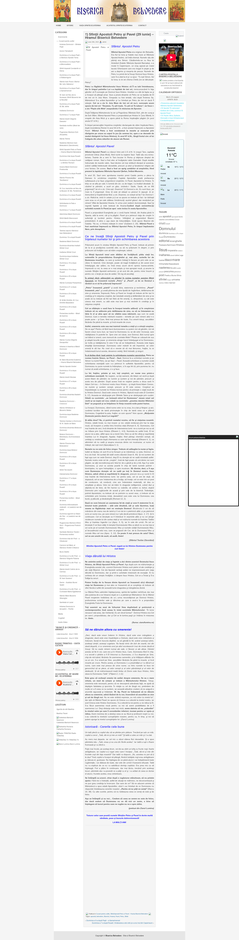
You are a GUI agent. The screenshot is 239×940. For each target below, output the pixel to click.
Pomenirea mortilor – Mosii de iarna (70, 499)
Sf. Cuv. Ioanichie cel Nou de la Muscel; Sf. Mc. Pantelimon (71, 189)
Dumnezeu (170, 236)
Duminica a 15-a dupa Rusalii (68, 371)
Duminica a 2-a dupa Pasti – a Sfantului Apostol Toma (70, 56)
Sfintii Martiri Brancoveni (69, 218)
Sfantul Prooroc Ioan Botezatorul (67, 444)
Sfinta (179, 275)
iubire (177, 255)
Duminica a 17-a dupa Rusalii (68, 479)
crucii (168, 223)
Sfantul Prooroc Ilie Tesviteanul (67, 178)
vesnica (161, 283)
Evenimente (62, 37)
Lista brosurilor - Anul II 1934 (67, 638)
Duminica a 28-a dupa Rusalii (68, 389)
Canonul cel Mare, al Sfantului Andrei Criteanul (69, 546)
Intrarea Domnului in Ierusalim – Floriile (67, 607)
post (161, 275)
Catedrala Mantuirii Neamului (68, 722)
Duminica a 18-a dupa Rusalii (68, 264)
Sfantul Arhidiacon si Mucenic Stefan (67, 408)
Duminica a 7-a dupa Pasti (70, 114)
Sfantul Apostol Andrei (68, 366)
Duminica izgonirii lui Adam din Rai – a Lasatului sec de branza (70, 516)
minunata (163, 263)
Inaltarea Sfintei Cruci (68, 252)
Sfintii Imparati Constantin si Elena (70, 69)
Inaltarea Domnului (67, 110)
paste (179, 268)
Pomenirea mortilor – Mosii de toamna (70, 314)
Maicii (168, 260)
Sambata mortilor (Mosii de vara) (70, 126)
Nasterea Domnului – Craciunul (68, 402)
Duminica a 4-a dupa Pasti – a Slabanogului (70, 76)
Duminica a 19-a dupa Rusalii (68, 270)
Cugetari (61, 618)
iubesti (172, 255)
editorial (164, 240)
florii (169, 244)
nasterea (164, 267)
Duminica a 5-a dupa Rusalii (70, 195)
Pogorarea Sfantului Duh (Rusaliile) (69, 133)
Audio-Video (62, 622)
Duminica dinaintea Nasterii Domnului (70, 395)
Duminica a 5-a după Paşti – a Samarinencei (103, 920)
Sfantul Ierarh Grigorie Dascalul (68, 120)
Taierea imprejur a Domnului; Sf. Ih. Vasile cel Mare (70, 422)
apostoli (93, 916)
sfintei (163, 279)
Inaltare (180, 251)
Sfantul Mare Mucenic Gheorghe (68, 596)
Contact (142, 25)
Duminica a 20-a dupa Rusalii (68, 277)
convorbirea (169, 219)
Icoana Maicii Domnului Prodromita (68, 168)
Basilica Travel (62, 713)
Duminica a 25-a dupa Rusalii (68, 327)
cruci (162, 223)
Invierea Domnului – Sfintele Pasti (70, 45)
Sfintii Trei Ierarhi (66, 470)
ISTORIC (70, 25)
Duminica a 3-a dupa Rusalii (70, 173)
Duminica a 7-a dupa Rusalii (70, 210)
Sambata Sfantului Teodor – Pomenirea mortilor (70, 533)
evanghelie (176, 241)
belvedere (100, 916)
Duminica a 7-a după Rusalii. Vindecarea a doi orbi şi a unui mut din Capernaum (122, 923)
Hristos (180, 244)
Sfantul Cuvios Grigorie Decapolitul (68, 341)
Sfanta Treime (65, 138)
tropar (169, 280)
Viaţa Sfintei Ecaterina (90, 25)
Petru (122, 916)
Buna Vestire (64, 552)
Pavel (117, 916)
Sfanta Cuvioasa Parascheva (70, 282)
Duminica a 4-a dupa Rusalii (70, 184)
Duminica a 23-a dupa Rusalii (68, 294)
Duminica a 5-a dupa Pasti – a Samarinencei (70, 89)
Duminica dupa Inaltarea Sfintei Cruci (69, 257)
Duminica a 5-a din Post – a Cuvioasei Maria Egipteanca (70, 590)
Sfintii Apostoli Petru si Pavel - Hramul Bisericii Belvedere (129, 913)
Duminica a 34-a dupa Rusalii (68, 492)
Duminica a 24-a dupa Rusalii (68, 307)
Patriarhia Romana (64, 729)
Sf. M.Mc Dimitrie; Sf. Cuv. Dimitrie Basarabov (69, 301)
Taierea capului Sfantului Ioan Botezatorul (69, 231)
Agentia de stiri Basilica (65, 709)
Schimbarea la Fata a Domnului (68, 204)
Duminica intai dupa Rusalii (70, 156)
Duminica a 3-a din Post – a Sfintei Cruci (70, 563)
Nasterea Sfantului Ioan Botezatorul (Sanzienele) (69, 144)
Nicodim (173, 268)
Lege (181, 255)
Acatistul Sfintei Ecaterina (119, 25)
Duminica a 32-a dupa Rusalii (68, 464)
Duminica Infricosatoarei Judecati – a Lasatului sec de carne (70, 507)
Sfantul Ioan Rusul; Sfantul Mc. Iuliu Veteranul (70, 82)
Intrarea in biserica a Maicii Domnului (70, 347)
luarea (161, 260)
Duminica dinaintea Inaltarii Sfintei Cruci (70, 246)
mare (176, 259)
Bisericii (106, 916)
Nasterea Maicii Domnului (69, 241)
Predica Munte (170, 275)
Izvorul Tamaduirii (66, 51)
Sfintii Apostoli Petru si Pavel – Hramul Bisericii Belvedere (70, 150)
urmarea (176, 279)
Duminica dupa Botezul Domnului (68, 451)
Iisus (163, 249)
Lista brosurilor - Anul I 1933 (67, 634)
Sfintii (126, 916)
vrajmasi (171, 282)
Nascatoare (174, 263)
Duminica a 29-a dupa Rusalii (68, 457)
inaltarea (164, 255)
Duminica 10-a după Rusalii (70, 237)
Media (60, 614)
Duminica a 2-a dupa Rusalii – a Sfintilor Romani (70, 161)
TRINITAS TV (74, 740)
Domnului (167, 228)
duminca (163, 233)
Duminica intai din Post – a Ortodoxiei (70, 539)
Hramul (112, 916)
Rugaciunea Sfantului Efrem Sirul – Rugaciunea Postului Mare (70, 525)
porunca (177, 271)
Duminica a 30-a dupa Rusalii (68, 354)
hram (173, 244)
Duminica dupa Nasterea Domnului (69, 415)
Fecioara (163, 244)
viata (166, 282)
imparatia (172, 250)
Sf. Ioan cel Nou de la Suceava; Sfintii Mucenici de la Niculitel (70, 97)
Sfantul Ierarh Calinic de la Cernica (70, 570)
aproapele (175, 217)
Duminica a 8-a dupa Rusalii (70, 222)
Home (58, 25)
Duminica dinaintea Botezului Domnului (71, 428)
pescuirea (169, 271)
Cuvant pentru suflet (66, 41)
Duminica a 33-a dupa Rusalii (68, 485)
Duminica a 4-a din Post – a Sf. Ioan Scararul (70, 577)
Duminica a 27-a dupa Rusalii (68, 382)
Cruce (176, 219)
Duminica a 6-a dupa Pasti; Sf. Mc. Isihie (70, 105)
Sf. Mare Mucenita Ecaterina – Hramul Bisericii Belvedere (70, 360)
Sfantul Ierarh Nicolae (68, 377)
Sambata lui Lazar (66, 602)
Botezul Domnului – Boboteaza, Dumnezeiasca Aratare (70, 436)
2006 (160, 217)
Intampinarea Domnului (68, 474)
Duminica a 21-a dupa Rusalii (68, 288)
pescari (161, 272)
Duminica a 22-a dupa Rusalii (68, 321)
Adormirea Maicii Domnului (70, 214)
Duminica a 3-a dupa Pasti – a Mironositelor (70, 62)
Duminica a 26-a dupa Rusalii (68, 334)
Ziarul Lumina (74, 744)
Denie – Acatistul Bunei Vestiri (68, 583)
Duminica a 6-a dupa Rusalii (70, 199)
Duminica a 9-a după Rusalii (70, 226)
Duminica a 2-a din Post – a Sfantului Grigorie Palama (70, 557)
